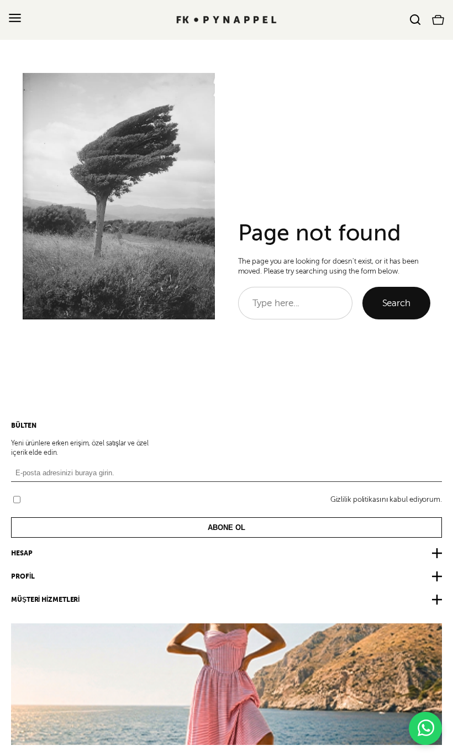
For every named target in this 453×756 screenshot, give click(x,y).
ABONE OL (226, 527)
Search (396, 303)
